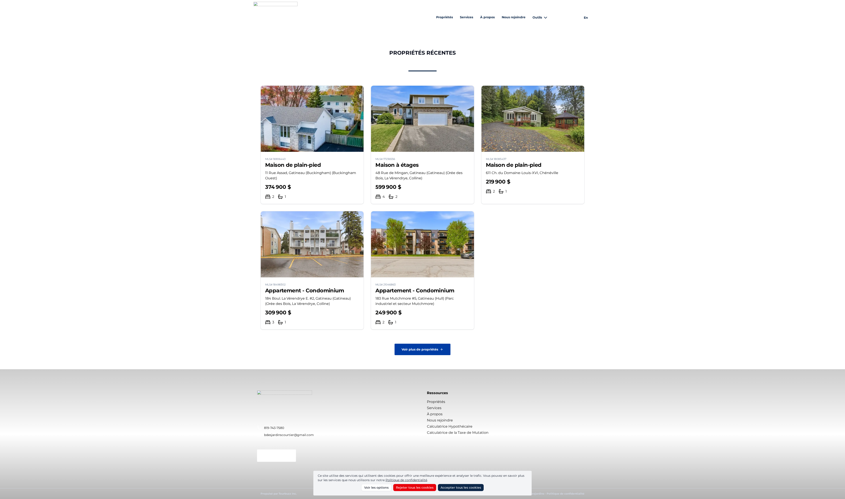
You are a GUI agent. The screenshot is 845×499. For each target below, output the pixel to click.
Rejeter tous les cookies (415, 488)
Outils (537, 17)
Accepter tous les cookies (461, 488)
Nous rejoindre (513, 17)
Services (466, 17)
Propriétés (444, 17)
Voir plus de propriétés (420, 349)
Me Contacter (276, 455)
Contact (563, 18)
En (586, 18)
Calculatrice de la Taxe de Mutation (458, 432)
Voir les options (376, 488)
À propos (487, 17)
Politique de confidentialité (406, 480)
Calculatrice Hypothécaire (449, 426)
